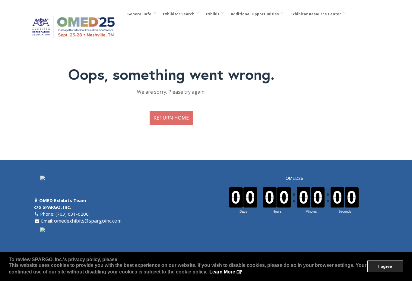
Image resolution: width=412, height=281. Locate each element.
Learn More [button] (222, 271)
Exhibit (213, 14)
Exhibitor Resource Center (316, 14)
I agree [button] (385, 266)
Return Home (171, 117)
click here (130, 259)
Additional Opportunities (256, 14)
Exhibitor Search (179, 14)
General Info (140, 14)
